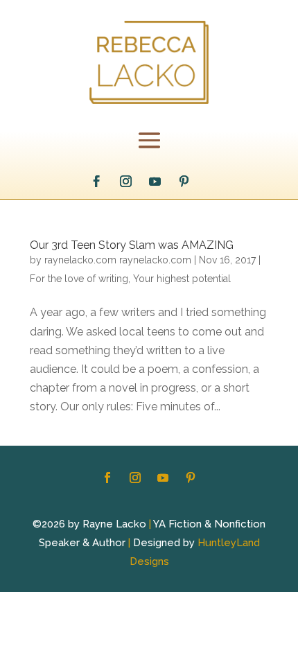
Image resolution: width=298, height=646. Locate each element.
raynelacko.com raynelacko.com (117, 259)
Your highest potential (182, 278)
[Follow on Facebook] (97, 181)
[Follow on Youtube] (155, 181)
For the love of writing (79, 278)
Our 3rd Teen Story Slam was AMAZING (132, 245)
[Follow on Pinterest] (184, 181)
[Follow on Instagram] (126, 181)
